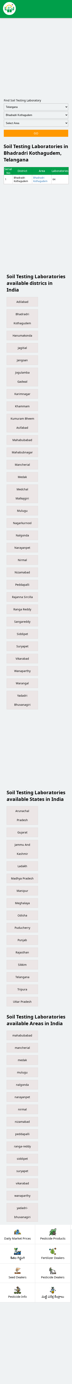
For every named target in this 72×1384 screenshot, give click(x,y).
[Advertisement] (36, 57)
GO (36, 133)
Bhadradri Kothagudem (40, 179)
